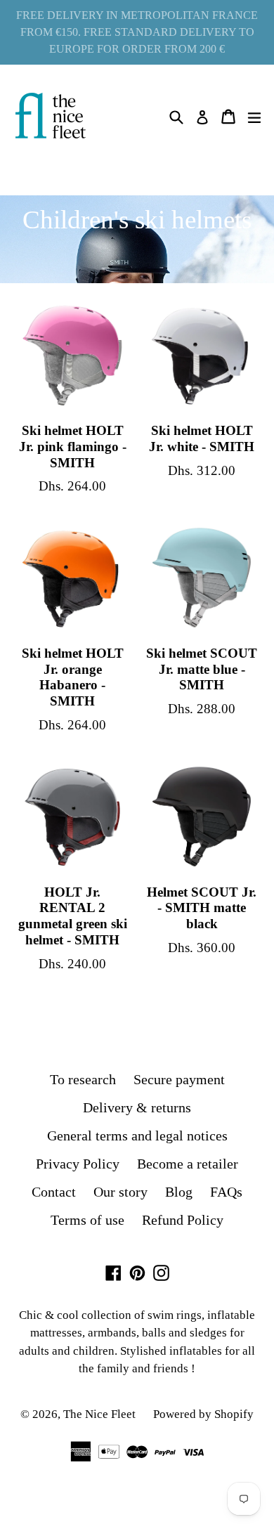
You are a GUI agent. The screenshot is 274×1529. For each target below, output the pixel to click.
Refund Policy (182, 1220)
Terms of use (87, 1220)
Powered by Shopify (203, 1414)
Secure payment (179, 1079)
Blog (179, 1191)
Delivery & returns (137, 1107)
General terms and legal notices (137, 1135)
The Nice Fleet (99, 1414)
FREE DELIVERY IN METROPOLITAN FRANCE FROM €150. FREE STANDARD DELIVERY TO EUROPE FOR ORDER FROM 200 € (137, 32)
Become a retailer (187, 1163)
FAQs (226, 1191)
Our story (120, 1191)
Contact (54, 1191)
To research (83, 1079)
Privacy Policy (77, 1163)
